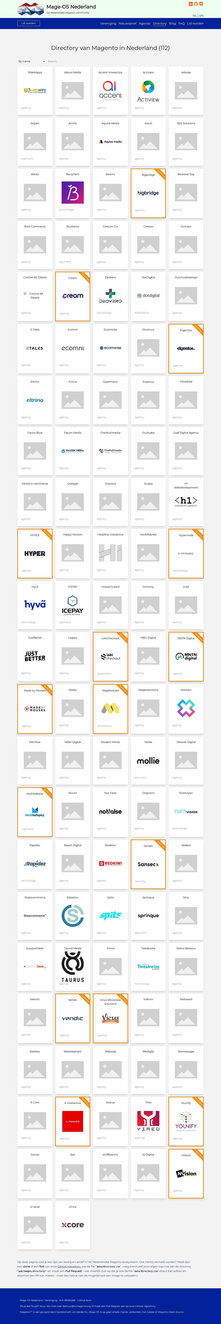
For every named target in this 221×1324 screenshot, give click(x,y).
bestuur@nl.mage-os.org (77, 1306)
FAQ (181, 23)
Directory (159, 23)
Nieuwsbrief (127, 23)
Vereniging (108, 23)
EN (201, 16)
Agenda (144, 23)
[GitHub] (196, 3)
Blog (172, 23)
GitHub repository (69, 1266)
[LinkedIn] (190, 3)
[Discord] (201, 3)
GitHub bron (84, 1300)
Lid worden (28, 23)
